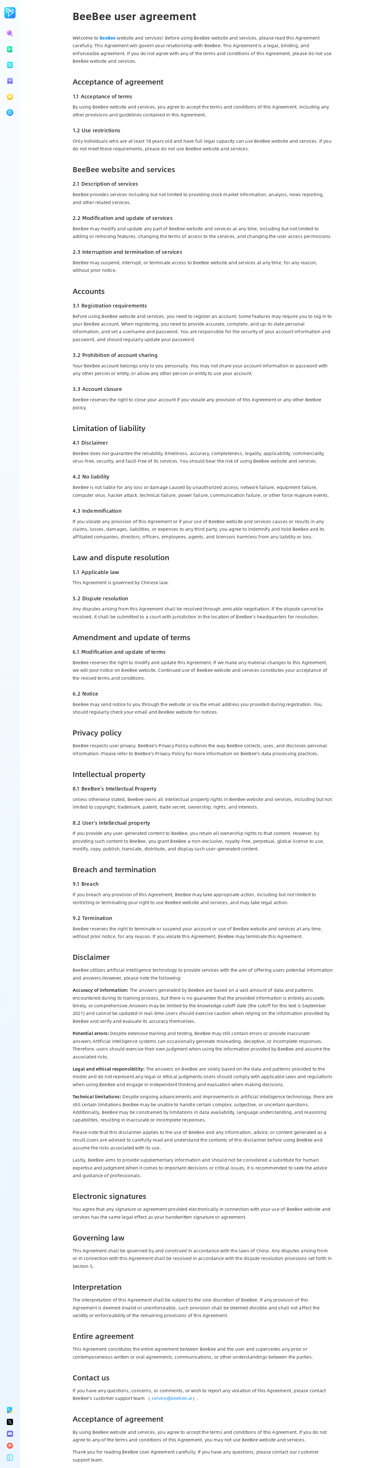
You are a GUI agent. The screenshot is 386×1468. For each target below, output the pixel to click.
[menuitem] (10, 49)
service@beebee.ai (171, 1398)
